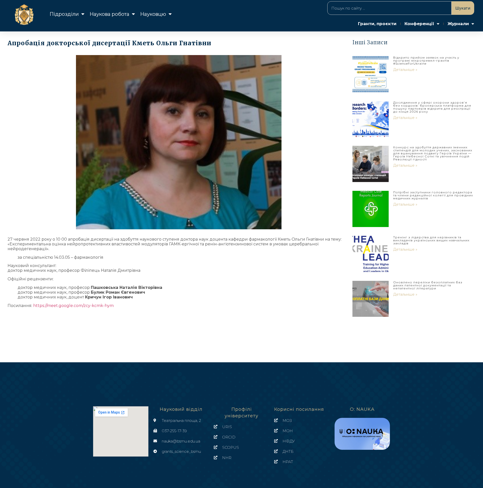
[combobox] (389, 8)
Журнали (458, 23)
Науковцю (153, 14)
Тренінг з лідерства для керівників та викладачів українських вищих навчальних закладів (431, 240)
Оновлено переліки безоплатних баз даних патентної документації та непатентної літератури (427, 285)
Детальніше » (405, 69)
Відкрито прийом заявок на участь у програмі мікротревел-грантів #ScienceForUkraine (426, 60)
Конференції (419, 23)
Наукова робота (109, 14)
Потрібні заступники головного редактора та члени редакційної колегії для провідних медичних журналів (433, 195)
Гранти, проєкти (377, 23)
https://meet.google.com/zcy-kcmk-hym (73, 305)
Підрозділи (64, 14)
